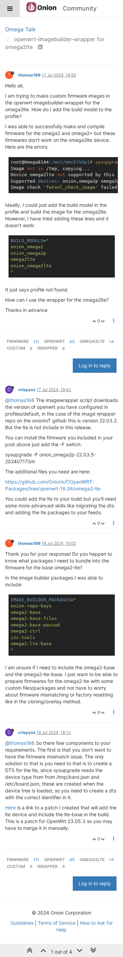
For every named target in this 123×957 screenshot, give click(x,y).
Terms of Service (57, 923)
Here (10, 807)
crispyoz (27, 389)
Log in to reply (95, 365)
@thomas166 (20, 400)
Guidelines (22, 923)
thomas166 (29, 75)
